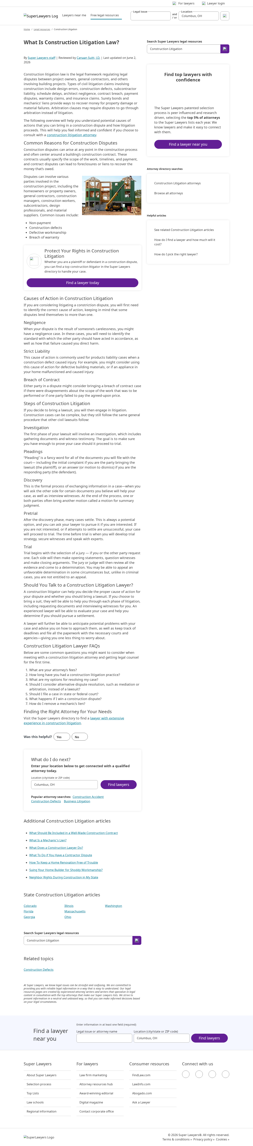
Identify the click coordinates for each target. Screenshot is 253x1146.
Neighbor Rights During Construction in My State (63, 877)
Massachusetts (75, 911)
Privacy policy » (203, 1139)
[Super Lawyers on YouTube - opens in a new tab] (212, 1074)
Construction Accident (88, 797)
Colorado (30, 906)
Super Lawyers (38, 1063)
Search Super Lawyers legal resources (51, 933)
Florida (28, 911)
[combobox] (151, 15)
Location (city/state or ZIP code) (50, 777)
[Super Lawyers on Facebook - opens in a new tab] (185, 1074)
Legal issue (140, 11)
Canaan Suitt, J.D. (88, 58)
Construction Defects (46, 801)
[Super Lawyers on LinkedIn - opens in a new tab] (225, 1074)
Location (186, 11)
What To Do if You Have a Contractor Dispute (60, 855)
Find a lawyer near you (188, 144)
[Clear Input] (166, 16)
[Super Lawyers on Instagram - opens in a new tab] (199, 1074)
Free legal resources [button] (106, 15)
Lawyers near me (74, 15)
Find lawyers (118, 784)
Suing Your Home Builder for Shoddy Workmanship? (66, 870)
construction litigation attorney (71, 135)
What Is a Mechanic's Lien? (47, 840)
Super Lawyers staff (41, 58)
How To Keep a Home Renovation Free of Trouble (63, 862)
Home (27, 29)
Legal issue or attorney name (96, 1031)
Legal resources (42, 29)
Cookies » (222, 1139)
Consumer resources (149, 1063)
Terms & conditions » (177, 1139)
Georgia (29, 917)
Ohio (67, 917)
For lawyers (87, 1063)
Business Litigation (77, 801)
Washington (113, 906)
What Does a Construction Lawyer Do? (56, 848)
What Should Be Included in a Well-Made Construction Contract (73, 833)
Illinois (69, 906)
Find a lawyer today (82, 282)
